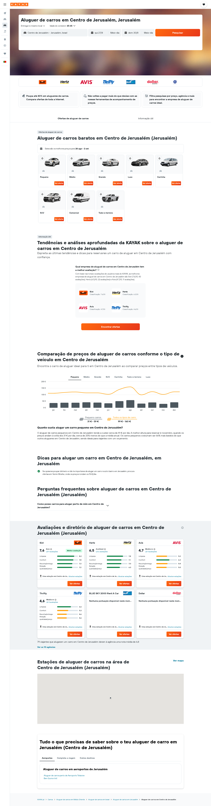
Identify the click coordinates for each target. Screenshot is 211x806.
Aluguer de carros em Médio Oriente (70, 799)
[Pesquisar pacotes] (5, 31)
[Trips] (5, 53)
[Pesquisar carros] (5, 25)
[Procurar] (5, 19)
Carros (50, 799)
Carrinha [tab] (118, 377)
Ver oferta (59, 183)
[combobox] (33, 25)
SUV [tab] (108, 377)
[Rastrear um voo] (5, 45)
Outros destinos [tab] (87, 758)
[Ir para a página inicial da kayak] (19, 4)
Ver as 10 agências (46, 647)
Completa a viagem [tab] (66, 758)
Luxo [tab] (148, 377)
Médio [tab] (87, 377)
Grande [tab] (97, 377)
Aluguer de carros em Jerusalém (125, 799)
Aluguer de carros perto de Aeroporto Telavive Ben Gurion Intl (64, 777)
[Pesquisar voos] (5, 13)
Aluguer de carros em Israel (99, 799)
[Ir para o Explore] (5, 39)
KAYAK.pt (40, 799)
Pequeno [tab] (75, 377)
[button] (5, 4)
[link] (110, 326)
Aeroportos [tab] (47, 758)
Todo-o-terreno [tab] (134, 377)
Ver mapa (178, 660)
